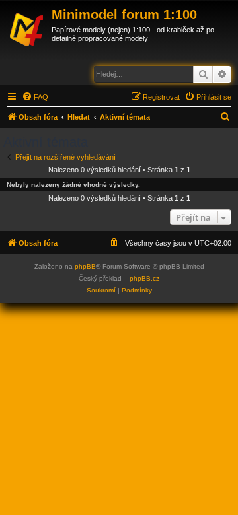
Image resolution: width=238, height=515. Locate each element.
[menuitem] (35, 97)
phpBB (85, 266)
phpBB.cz (144, 278)
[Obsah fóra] (27, 28)
